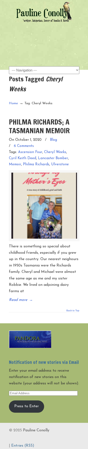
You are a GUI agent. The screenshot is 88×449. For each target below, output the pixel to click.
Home (13, 103)
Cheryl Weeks (55, 152)
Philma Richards (36, 164)
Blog (53, 140)
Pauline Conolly (44, 12)
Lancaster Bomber (53, 158)
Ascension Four (30, 152)
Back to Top (72, 310)
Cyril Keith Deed (22, 158)
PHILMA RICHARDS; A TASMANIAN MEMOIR (39, 126)
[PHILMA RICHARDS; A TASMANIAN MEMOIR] (44, 206)
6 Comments (24, 146)
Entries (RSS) (22, 446)
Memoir (15, 164)
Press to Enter (26, 406)
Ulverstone (60, 164)
